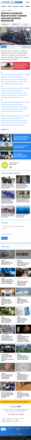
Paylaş (4, 46)
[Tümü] (29, 246)
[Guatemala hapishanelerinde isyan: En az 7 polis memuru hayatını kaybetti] (23, 254)
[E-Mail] (10, 167)
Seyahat (19, 392)
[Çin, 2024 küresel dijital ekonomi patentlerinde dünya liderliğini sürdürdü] (7, 386)
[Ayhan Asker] (4, 165)
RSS (4, 429)
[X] (11, 414)
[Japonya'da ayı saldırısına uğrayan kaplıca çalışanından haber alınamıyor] (7, 311)
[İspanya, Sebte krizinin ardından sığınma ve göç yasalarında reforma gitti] (23, 194)
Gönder (4, 238)
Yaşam (3, 373)
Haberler (3, 10)
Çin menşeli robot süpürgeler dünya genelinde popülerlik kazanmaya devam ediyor (6, 302)
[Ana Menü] (28, 2)
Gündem (3, 6)
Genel (9, 6)
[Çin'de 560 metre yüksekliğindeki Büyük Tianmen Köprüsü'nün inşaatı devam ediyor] (23, 348)
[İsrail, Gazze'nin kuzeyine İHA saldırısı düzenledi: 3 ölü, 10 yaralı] (8, 209)
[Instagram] (17, 414)
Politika (27, 6)
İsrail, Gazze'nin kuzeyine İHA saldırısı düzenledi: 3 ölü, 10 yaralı (7, 215)
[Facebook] (9, 414)
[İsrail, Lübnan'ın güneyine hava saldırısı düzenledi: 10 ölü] (7, 254)
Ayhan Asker (13, 164)
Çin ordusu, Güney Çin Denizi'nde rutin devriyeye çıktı (22, 215)
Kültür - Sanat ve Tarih (7, 420)
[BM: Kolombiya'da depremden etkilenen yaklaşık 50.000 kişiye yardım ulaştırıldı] (23, 179)
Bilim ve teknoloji (6, 392)
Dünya (22, 6)
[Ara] (26, 2)
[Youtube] (22, 414)
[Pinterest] (14, 414)
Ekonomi (15, 6)
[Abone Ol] (25, 46)
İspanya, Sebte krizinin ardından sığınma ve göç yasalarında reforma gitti (22, 200)
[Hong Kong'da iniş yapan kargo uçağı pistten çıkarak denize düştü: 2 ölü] (23, 292)
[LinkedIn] (19, 414)
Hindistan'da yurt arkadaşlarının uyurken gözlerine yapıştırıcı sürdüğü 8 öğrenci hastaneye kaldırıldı (23, 377)
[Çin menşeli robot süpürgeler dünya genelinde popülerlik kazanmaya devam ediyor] (7, 292)
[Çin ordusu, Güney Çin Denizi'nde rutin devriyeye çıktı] (23, 209)
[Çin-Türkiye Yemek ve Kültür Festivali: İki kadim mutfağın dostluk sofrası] (23, 272)
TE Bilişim (19, 434)
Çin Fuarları (5, 335)
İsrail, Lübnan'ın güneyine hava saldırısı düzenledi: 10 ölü (7, 263)
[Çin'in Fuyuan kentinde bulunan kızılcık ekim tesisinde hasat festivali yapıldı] (7, 367)
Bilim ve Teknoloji (6, 421)
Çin (20, 421)
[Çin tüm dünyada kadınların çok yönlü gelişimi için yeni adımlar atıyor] (23, 311)
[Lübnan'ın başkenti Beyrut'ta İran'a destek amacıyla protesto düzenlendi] (15, 36)
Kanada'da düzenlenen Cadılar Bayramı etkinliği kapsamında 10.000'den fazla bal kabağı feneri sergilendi (23, 339)
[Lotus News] (12, 2)
